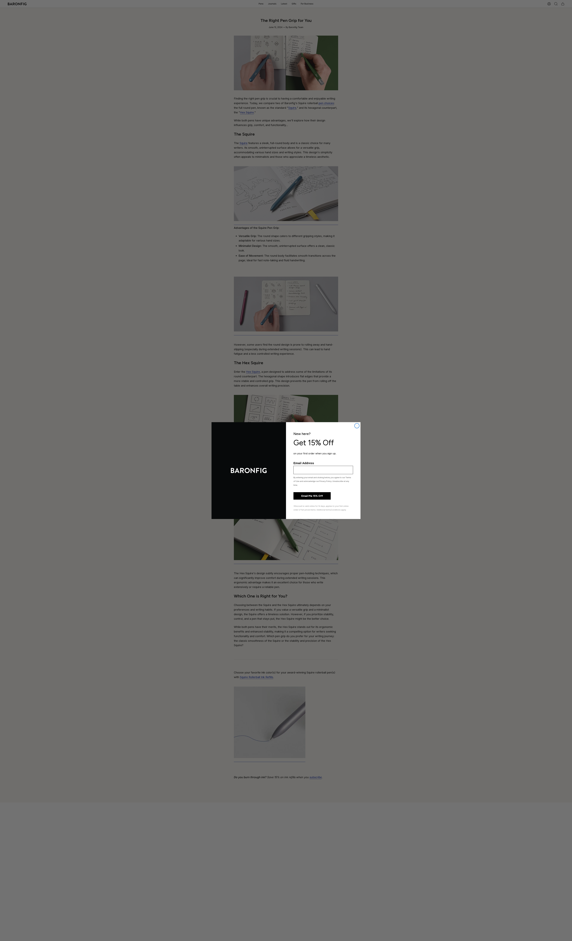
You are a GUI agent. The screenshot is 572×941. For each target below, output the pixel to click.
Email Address (303, 463)
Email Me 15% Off (312, 496)
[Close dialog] (357, 425)
